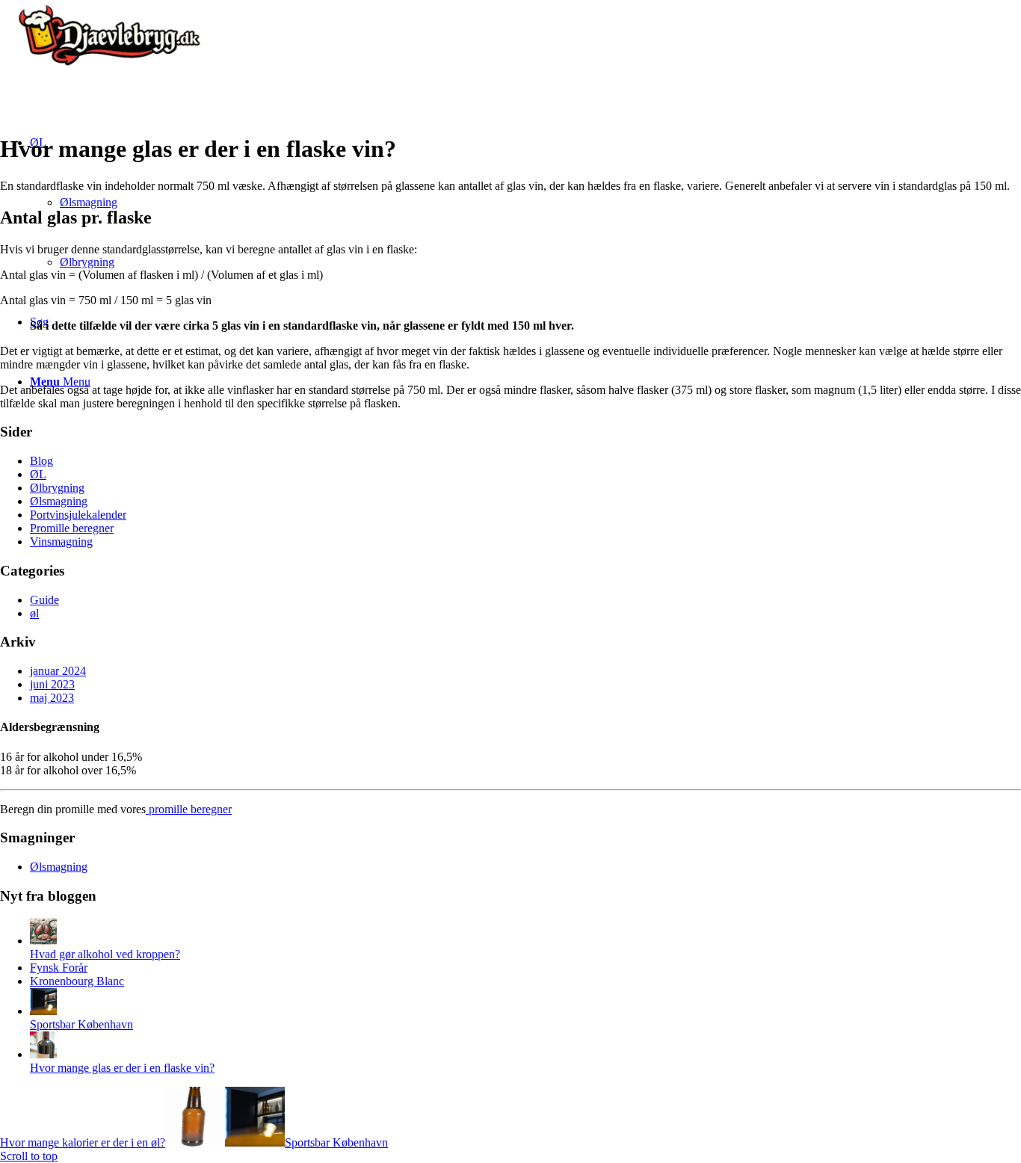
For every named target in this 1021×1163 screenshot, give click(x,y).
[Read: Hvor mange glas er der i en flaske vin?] (43, 1054)
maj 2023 (52, 697)
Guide (44, 599)
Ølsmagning (58, 501)
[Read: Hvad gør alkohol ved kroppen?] (43, 940)
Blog (41, 460)
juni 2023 (52, 684)
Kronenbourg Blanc (77, 981)
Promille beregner (72, 528)
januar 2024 (58, 670)
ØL (38, 474)
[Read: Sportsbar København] (43, 1011)
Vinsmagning (61, 541)
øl (34, 613)
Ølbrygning (57, 487)
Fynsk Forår (58, 967)
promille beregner (189, 809)
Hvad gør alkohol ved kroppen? (105, 954)
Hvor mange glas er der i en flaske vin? (122, 1067)
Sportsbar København (81, 1024)
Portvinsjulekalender (78, 514)
